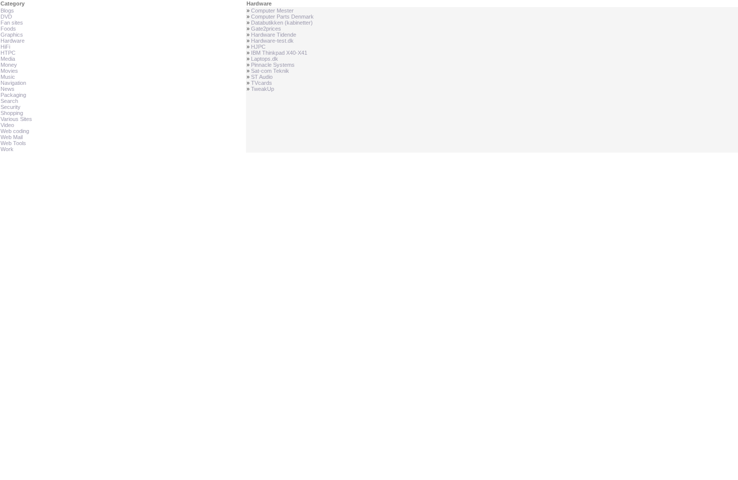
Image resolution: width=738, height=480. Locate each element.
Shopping (12, 113)
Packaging (13, 95)
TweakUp (262, 89)
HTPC (8, 53)
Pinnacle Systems (273, 65)
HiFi (5, 47)
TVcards (261, 83)
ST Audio (262, 77)
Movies (9, 71)
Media (8, 59)
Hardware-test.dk (272, 41)
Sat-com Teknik (270, 71)
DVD (6, 17)
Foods (8, 29)
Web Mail (12, 137)
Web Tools (13, 143)
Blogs (7, 11)
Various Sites (16, 119)
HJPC (258, 47)
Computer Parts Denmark (282, 17)
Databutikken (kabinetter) (282, 23)
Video (7, 125)
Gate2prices (266, 29)
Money (9, 65)
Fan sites (12, 23)
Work (7, 149)
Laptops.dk (264, 59)
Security (11, 107)
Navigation (13, 83)
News (8, 89)
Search (9, 101)
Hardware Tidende (273, 35)
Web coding (15, 131)
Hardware (13, 41)
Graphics (12, 35)
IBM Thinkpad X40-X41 (279, 53)
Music (8, 77)
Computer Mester (272, 11)
